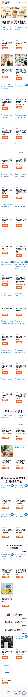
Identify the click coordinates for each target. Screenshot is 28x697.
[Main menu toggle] (19, 2)
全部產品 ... (24, 551)
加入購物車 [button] (5, 437)
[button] (23, 3)
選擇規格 (5, 48)
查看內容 (19, 439)
